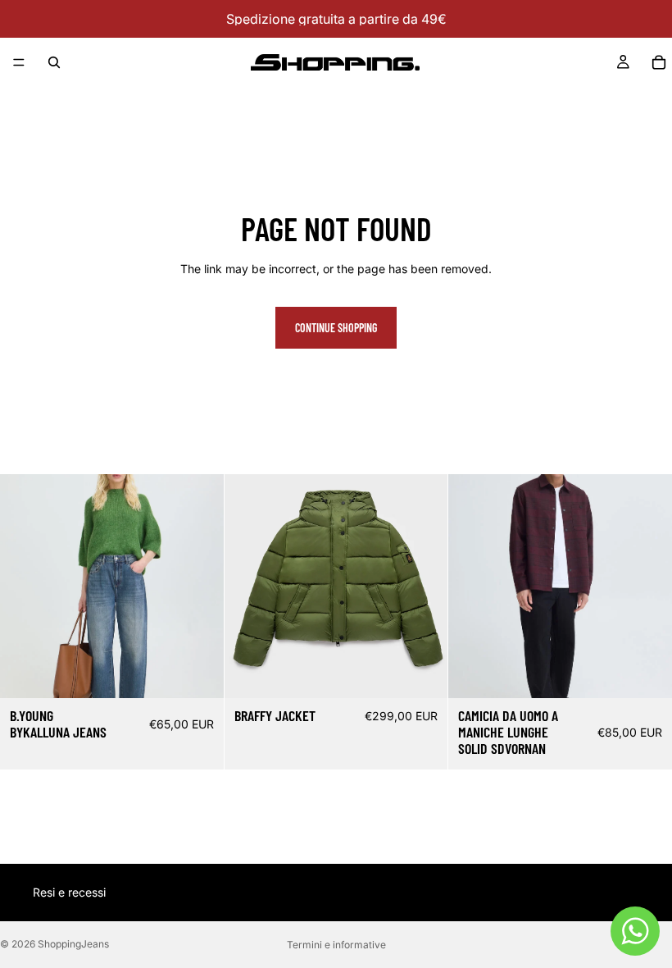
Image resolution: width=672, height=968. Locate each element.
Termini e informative (336, 944)
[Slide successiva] (422, 586)
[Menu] (19, 62)
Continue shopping (336, 328)
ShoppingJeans (73, 944)
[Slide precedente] (249, 586)
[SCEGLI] (198, 672)
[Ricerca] (54, 62)
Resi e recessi (69, 892)
